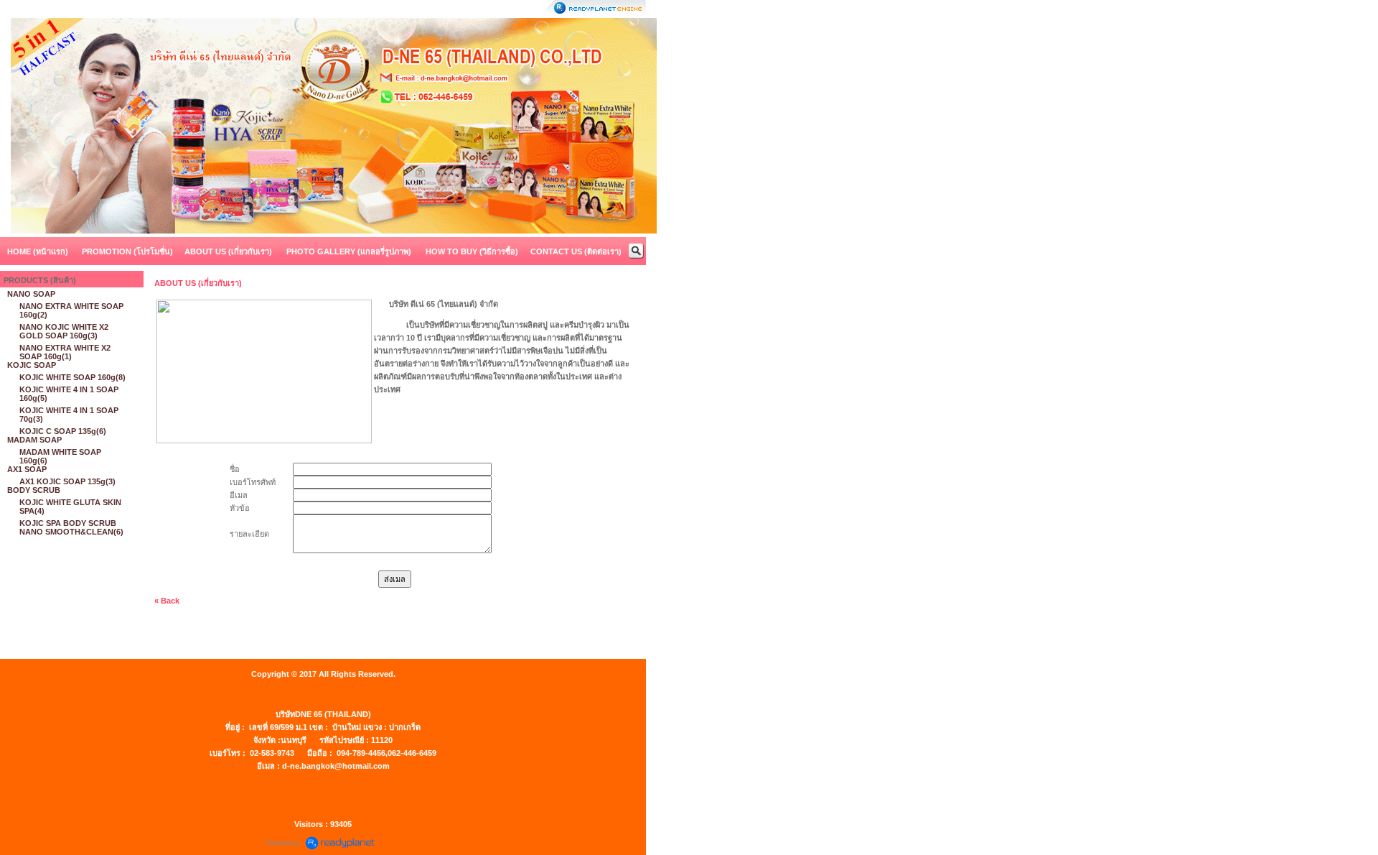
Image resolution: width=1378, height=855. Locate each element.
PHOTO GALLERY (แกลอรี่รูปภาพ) (348, 251)
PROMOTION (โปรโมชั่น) (127, 251)
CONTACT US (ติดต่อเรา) (576, 251)
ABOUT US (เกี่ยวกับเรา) (228, 251)
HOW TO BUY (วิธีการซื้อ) (472, 251)
